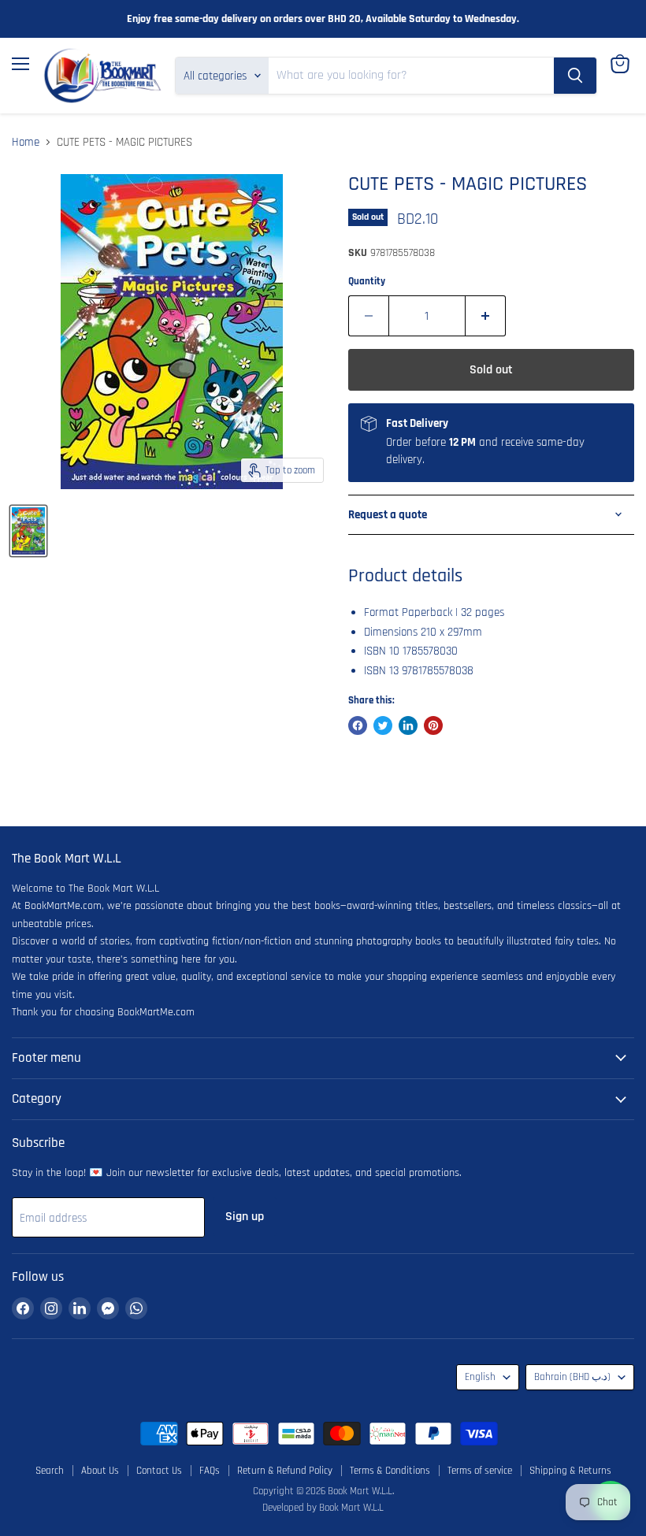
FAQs (209, 1470)
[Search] (575, 76)
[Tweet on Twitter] (382, 725)
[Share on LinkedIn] (408, 725)
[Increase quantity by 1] (486, 315)
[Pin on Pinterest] (433, 725)
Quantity (366, 282)
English (480, 1377)
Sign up (244, 1216)
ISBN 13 (381, 670)
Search (49, 1470)
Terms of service (479, 1470)
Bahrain (572, 1377)
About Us (100, 1470)
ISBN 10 (381, 651)
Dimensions (391, 632)
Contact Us (159, 1470)
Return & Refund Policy (284, 1470)
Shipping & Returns (570, 1470)
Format (381, 612)
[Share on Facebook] (357, 725)
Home (25, 142)
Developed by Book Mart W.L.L (323, 1507)
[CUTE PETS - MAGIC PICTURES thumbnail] (28, 531)
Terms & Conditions (390, 1470)
